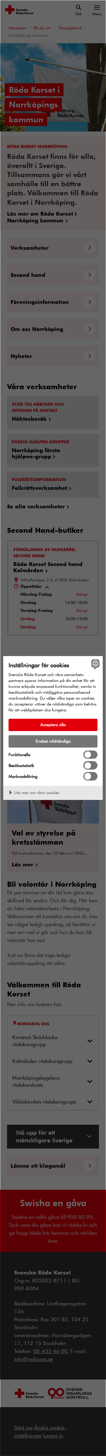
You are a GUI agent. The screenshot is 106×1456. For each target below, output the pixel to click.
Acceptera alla (53, 724)
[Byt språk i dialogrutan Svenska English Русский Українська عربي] (94, 664)
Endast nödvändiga (53, 741)
